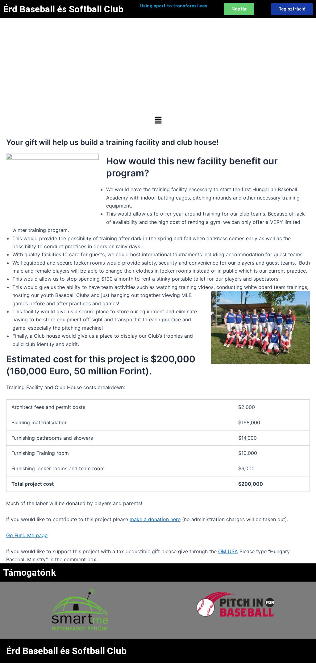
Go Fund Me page (27, 535)
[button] (158, 120)
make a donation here (155, 519)
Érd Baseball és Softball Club (63, 9)
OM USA (228, 551)
